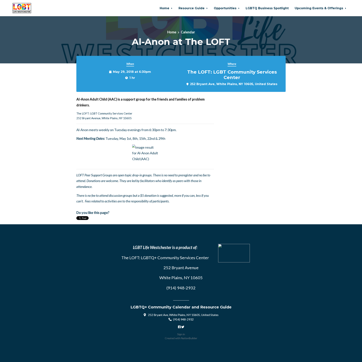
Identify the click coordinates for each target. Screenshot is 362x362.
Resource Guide (192, 8)
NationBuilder (189, 338)
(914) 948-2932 (183, 319)
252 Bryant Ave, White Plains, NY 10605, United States (233, 84)
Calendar (188, 32)
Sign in (181, 334)
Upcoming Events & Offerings (319, 8)
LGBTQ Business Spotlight (267, 8)
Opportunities (225, 8)
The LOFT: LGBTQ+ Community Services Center (165, 257)
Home (165, 8)
